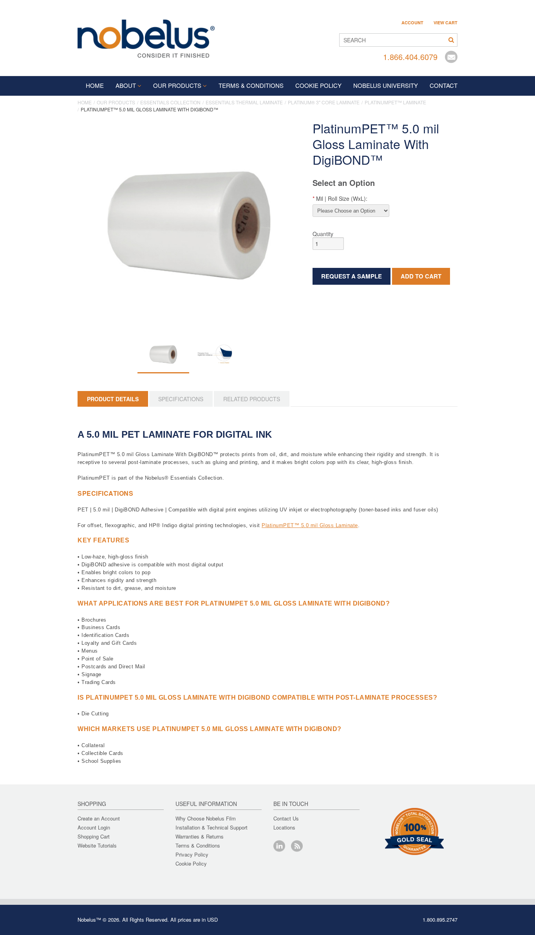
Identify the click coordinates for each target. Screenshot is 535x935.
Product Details (113, 399)
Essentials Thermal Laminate (244, 102)
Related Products (251, 399)
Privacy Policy (191, 854)
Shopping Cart (94, 836)
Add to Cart (421, 276)
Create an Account (99, 818)
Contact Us (286, 818)
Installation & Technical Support (211, 827)
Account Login (94, 827)
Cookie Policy (191, 863)
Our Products (177, 85)
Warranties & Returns (199, 836)
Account (412, 22)
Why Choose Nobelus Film (205, 818)
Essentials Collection (170, 102)
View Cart (445, 22)
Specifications (180, 399)
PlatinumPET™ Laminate (395, 102)
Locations (284, 827)
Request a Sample (351, 276)
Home (95, 85)
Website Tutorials (97, 845)
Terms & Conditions (197, 845)
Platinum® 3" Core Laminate (324, 102)
